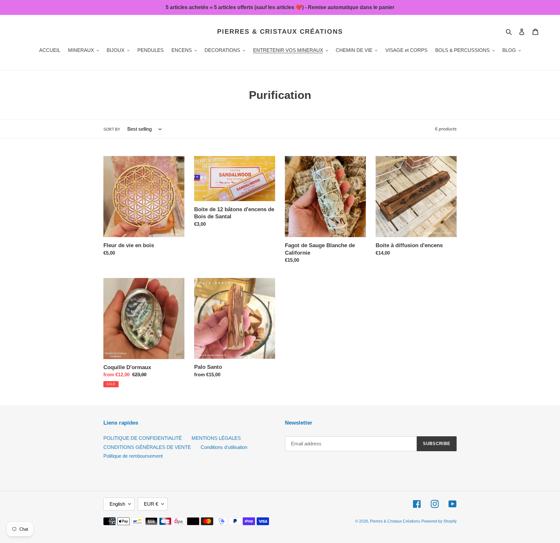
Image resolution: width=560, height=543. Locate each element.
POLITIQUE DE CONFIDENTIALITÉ (142, 438)
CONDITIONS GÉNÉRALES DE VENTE (147, 447)
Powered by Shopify (439, 521)
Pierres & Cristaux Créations (280, 31)
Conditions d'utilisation (224, 447)
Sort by (111, 129)
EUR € (151, 504)
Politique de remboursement (133, 456)
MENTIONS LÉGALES (216, 438)
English (117, 504)
